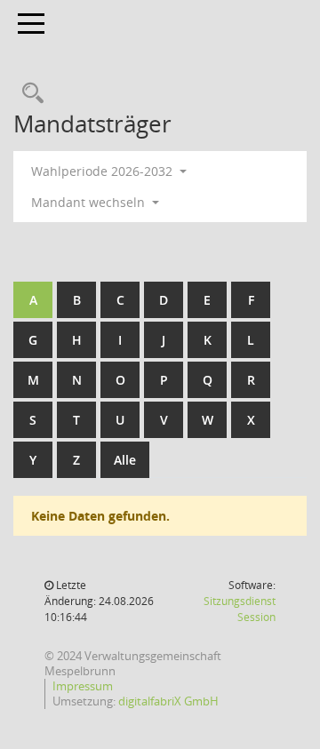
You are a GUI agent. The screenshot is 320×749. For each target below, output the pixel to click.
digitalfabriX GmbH (168, 701)
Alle (125, 459)
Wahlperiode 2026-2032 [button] (103, 171)
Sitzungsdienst (240, 609)
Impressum (82, 686)
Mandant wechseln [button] (89, 202)
